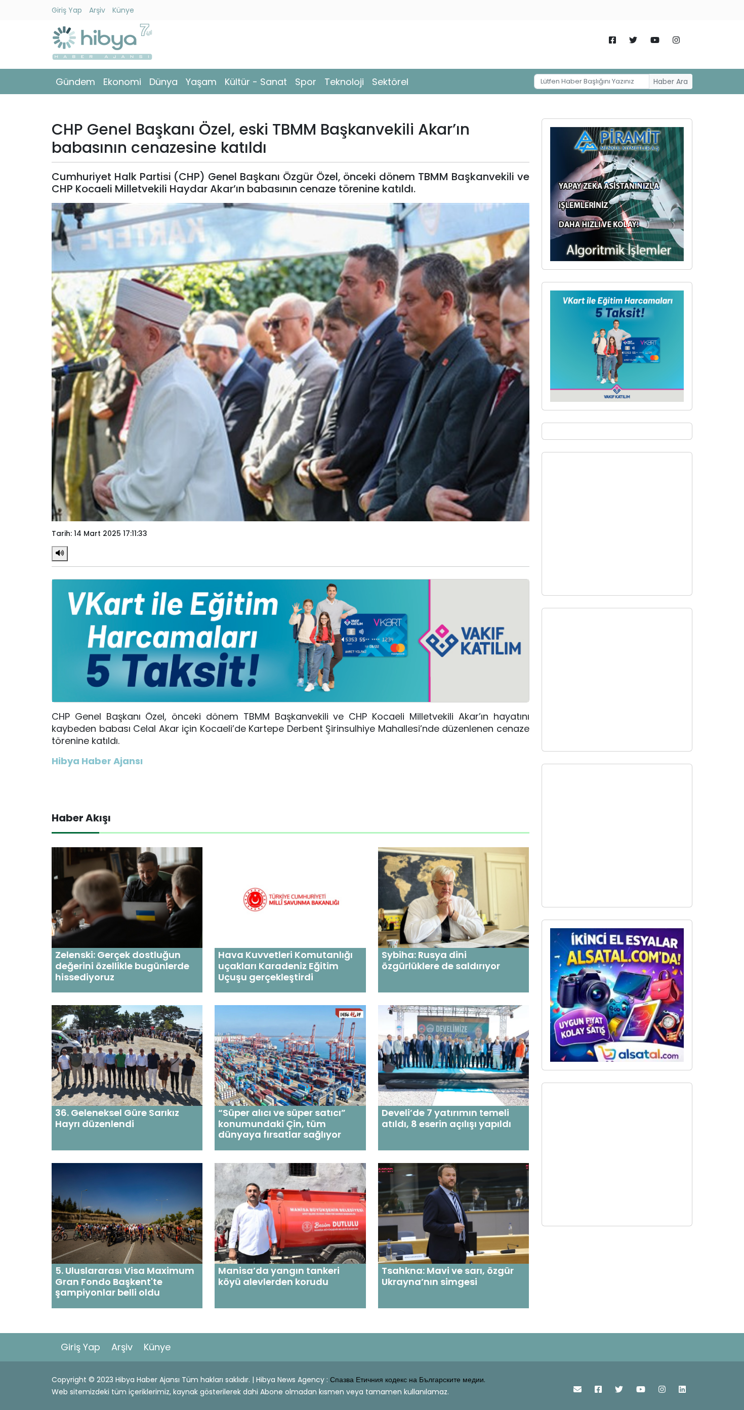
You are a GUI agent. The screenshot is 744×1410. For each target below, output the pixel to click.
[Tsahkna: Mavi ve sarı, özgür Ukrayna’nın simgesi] (453, 1213)
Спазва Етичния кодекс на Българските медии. (407, 1380)
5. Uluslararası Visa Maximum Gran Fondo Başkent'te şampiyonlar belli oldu (124, 1281)
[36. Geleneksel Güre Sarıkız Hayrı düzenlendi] (127, 1055)
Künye (123, 10)
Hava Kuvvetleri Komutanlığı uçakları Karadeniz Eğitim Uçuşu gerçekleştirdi (285, 965)
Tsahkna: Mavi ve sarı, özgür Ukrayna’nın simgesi (448, 1276)
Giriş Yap (67, 10)
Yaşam (201, 81)
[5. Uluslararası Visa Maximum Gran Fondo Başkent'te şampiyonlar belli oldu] (127, 1213)
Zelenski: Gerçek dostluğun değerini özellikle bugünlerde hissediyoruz (122, 965)
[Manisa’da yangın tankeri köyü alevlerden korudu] (290, 1213)
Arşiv (97, 10)
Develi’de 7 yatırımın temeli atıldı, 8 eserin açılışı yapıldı (446, 1118)
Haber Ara (670, 81)
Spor (305, 81)
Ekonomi (122, 81)
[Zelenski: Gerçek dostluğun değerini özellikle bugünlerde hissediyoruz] (127, 897)
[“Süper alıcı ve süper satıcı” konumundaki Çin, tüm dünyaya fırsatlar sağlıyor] (290, 1055)
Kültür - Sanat (256, 81)
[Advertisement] (617, 524)
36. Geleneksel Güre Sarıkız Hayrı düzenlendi (117, 1118)
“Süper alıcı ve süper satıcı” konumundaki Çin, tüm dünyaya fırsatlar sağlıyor (282, 1123)
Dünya (163, 81)
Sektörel (390, 81)
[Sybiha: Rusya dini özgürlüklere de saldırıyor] (453, 897)
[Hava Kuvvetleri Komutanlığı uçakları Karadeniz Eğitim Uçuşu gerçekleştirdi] (290, 897)
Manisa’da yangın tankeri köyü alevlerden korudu (279, 1276)
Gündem (75, 81)
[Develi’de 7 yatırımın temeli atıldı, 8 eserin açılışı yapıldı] (453, 1055)
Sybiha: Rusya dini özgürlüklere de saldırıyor (441, 960)
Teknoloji (344, 81)
